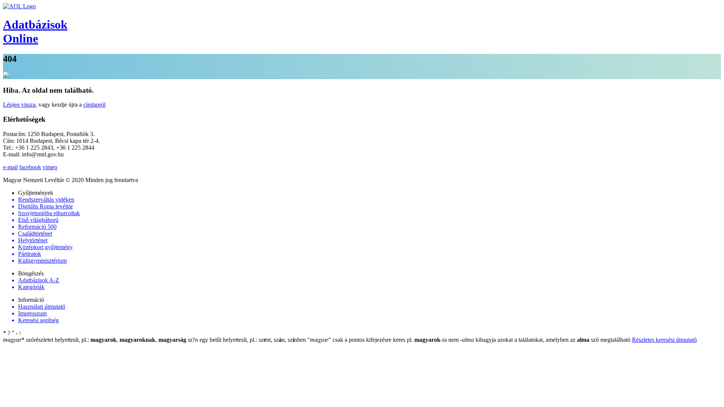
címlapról (94, 104)
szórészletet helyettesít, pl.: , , (94, 340)
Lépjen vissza (19, 104)
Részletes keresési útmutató (664, 340)
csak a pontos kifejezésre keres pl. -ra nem (383, 340)
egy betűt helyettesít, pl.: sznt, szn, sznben (247, 340)
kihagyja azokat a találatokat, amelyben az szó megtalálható (546, 340)
